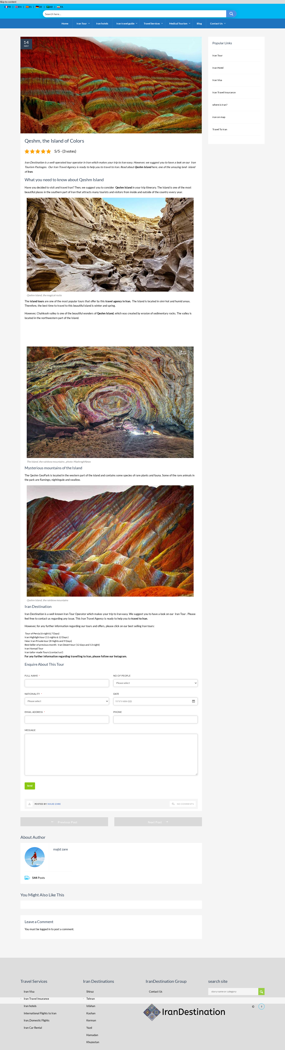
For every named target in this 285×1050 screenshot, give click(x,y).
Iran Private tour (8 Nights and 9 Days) (51, 641)
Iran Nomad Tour (34, 648)
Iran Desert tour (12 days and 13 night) (79, 644)
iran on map (218, 117)
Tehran (90, 998)
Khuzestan (92, 1042)
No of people (121, 675)
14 (26, 42)
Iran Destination (34, 162)
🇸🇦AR (49, 6)
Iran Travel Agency (65, 167)
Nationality (33, 693)
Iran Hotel (217, 67)
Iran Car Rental (33, 1027)
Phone (117, 712)
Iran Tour (180, 614)
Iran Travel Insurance (224, 92)
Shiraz (90, 991)
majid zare (54, 804)
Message (30, 730)
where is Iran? (219, 104)
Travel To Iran (219, 129)
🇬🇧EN (18, 6)
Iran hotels (30, 1006)
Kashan (90, 1013)
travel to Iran (111, 167)
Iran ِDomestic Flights (36, 1020)
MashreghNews (82, 461)
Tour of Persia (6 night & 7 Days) (42, 633)
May (26, 46)
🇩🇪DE (39, 6)
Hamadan (92, 1035)
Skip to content (8, 1)
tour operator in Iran (79, 162)
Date (116, 693)
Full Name (32, 675)
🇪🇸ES (29, 6)
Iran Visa (217, 80)
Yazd (89, 1027)
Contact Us (155, 991)
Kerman (91, 1020)
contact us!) (56, 652)
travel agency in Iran (117, 301)
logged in (45, 929)
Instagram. (120, 656)
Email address (35, 712)
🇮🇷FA (60, 6)
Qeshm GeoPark (40, 475)
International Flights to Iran (40, 1013)
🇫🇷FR (8, 6)
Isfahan (90, 1006)
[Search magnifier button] (231, 13)
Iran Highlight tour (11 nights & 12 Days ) (47, 637)
